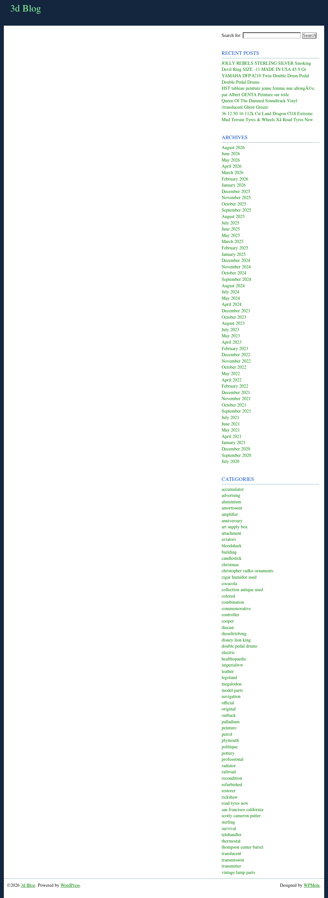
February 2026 (235, 179)
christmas (230, 564)
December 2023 (236, 310)
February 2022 (235, 386)
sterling (228, 822)
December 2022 (236, 354)
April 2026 (232, 166)
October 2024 (234, 273)
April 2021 (232, 436)
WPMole (312, 885)
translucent (231, 853)
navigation (231, 696)
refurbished (232, 784)
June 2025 (231, 229)
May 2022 (231, 373)
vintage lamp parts (238, 872)
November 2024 (236, 267)
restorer (228, 790)
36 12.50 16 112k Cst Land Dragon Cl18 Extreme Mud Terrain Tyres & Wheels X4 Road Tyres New (267, 116)
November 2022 (236, 361)
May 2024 (231, 298)
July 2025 (230, 223)
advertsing (231, 495)
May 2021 (231, 430)
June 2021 (231, 424)
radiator (229, 765)
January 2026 (234, 185)
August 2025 (233, 216)
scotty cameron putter (241, 815)
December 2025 (236, 191)
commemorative (236, 608)
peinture (229, 728)
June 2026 (231, 153)
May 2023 (231, 335)
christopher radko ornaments (247, 570)
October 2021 (234, 405)
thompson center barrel (242, 847)
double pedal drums (239, 646)
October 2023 (234, 317)
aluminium (231, 502)
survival (229, 828)
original (229, 709)
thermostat (231, 841)
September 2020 (236, 455)
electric (228, 652)
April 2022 (232, 380)
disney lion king (236, 640)
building (229, 552)
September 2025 (236, 210)
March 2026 (232, 172)
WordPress (70, 885)
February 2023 (235, 348)
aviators (229, 539)
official (228, 703)
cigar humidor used (239, 577)
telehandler (232, 834)
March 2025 (232, 241)
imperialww (232, 665)
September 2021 (236, 411)
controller (230, 614)
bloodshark (232, 545)
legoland (229, 677)
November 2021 (236, 398)
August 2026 (233, 147)
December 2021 (236, 392)
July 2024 (230, 292)
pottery (228, 753)
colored (228, 596)
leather (228, 671)
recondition (232, 778)
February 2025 (235, 248)
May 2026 (231, 160)
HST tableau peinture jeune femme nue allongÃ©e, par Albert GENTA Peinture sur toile (268, 91)
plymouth (230, 740)
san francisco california (242, 809)
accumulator (233, 489)
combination (233, 602)
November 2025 (236, 197)
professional (232, 759)
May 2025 (231, 235)
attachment (231, 533)
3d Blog (25, 7)
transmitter (231, 866)
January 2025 (234, 254)
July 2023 (230, 329)
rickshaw (230, 797)
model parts (232, 690)
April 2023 (232, 342)
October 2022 (234, 367)
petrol (227, 734)
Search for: (232, 35)
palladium (231, 721)
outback (229, 715)
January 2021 (234, 442)
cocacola (229, 583)
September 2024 (236, 279)
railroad (229, 771)
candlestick (232, 558)
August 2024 (233, 285)
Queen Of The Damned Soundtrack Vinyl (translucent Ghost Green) (259, 103)
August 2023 (233, 323)
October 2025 (234, 204)
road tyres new (235, 803)
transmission (233, 860)
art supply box (235, 527)
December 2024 (236, 260)
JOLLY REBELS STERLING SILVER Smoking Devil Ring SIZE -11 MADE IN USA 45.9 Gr (266, 66)
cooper (228, 621)
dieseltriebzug (234, 633)
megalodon (232, 684)
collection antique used (242, 589)
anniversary (232, 520)
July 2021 (230, 417)
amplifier (230, 514)
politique (230, 746)
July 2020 (230, 461)
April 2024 (232, 304)
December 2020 (236, 449)
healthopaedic (234, 659)
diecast (228, 627)
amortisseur (232, 508)
